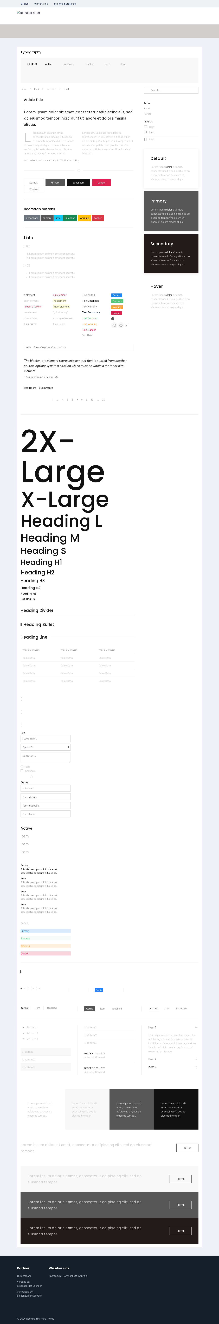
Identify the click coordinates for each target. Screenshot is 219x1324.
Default (33, 182)
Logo (32, 64)
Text (23, 732)
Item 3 (152, 1067)
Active (48, 63)
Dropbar (89, 63)
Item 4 (33, 988)
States (24, 782)
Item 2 (152, 1059)
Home (24, 88)
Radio (26, 766)
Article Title (33, 99)
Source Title (52, 376)
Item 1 (152, 1027)
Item (107, 63)
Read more (30, 387)
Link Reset (59, 323)
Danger (102, 182)
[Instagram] (201, 31)
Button (187, 1147)
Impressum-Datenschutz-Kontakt (68, 1275)
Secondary (78, 182)
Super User (41, 160)
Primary (55, 182)
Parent (147, 108)
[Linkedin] (196, 31)
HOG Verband (24, 1275)
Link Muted (30, 323)
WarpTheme (47, 1318)
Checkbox (29, 770)
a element (29, 294)
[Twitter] (192, 31)
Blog (36, 88)
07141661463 (41, 3)
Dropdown (68, 63)
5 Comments (46, 387)
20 (103, 399)
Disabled (34, 189)
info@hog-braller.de (65, 3)
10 (92, 399)
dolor (169, 166)
